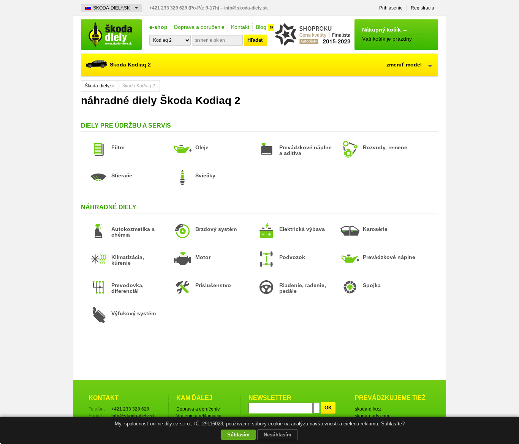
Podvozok (292, 257)
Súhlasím (238, 435)
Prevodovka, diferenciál (127, 288)
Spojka (372, 285)
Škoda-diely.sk (111, 34)
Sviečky (205, 175)
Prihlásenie (391, 8)
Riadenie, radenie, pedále (302, 288)
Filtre (118, 147)
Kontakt (240, 27)
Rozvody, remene (385, 147)
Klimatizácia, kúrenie (127, 260)
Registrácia (422, 8)
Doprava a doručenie (199, 27)
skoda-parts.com (372, 416)
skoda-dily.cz (368, 409)
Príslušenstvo (213, 285)
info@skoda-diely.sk (246, 8)
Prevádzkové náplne (389, 257)
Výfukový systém (133, 313)
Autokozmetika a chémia (133, 232)
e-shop (158, 27)
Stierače (121, 175)
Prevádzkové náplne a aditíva (305, 150)
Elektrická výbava (302, 229)
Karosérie (375, 229)
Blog (261, 27)
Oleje (202, 147)
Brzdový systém (216, 229)
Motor (202, 257)
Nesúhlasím (277, 435)
